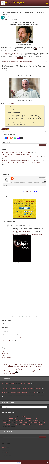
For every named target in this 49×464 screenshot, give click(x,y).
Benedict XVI (17, 61)
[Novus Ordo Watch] (23, 2)
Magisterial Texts (5, 351)
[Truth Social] (18, 138)
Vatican (5, 373)
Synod (39, 371)
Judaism (36, 368)
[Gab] (15, 138)
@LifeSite (19, 227)
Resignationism (29, 61)
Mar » (7, 343)
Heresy (28, 366)
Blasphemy (27, 364)
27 (15, 342)
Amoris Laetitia (9, 364)
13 (15, 339)
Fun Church (23, 366)
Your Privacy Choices (12, 462)
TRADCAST (4, 355)
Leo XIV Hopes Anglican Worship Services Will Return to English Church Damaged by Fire (21, 156)
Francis (25, 61)
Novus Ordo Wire (5, 61)
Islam (26, 368)
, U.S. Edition (9, 103)
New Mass (21, 370)
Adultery (4, 364)
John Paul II (29, 368)
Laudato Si (39, 368)
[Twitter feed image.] (28, 251)
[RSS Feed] (11, 138)
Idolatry (39, 366)
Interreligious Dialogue (19, 368)
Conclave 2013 (22, 61)
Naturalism (15, 370)
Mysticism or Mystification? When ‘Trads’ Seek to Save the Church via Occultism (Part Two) (21, 162)
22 (20, 340)
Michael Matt (11, 370)
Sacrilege (16, 371)
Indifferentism (6, 368)
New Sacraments (27, 370)
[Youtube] (8, 138)
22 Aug (24, 227)
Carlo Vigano (32, 364)
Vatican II (12, 373)
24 (6, 342)
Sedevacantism (27, 372)
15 (20, 339)
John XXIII (33, 368)
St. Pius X (36, 371)
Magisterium (6, 370)
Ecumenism (6, 366)
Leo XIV (43, 368)
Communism (36, 364)
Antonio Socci (12, 61)
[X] (21, 138)
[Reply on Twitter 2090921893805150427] (13, 271)
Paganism (37, 370)
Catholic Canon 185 (10, 58)
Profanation (11, 371)
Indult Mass (12, 368)
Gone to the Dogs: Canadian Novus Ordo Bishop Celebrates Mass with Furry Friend (19, 160)
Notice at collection (4, 462)
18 (9, 340)
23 (3, 342)
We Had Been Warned (6, 357)
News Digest (33, 370)
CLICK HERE (27, 171)
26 (12, 342)
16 (3, 340)
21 (17, 340)
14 (17, 339)
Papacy (41, 370)
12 (12, 339)
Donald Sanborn (40, 364)
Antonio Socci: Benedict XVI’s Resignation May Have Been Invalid (23, 13)
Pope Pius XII (6, 371)
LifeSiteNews (13, 227)
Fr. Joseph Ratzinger (36, 48)
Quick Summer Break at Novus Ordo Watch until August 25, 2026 (16, 152)
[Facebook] (5, 138)
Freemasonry (17, 366)
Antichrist (15, 364)
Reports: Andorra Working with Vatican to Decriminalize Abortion (16, 154)
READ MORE (20, 58)
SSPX (33, 372)
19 (12, 340)
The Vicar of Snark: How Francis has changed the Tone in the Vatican (23, 67)
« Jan (4, 343)
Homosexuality (34, 366)
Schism (21, 372)
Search (42, 145)
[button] (4, 17)
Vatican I (8, 373)
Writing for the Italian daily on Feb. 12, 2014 (12, 53)
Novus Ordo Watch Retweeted (14, 224)
